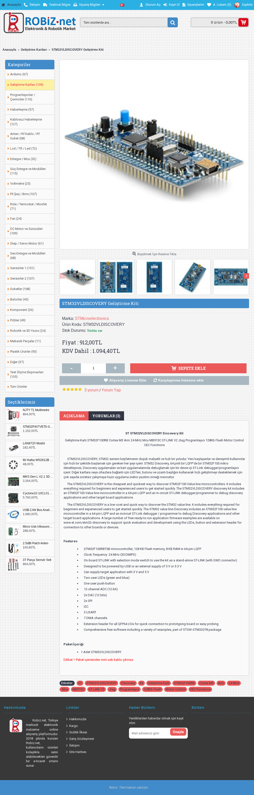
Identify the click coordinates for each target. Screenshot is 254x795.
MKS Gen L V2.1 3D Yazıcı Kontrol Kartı (38, 476)
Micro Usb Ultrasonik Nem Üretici (38, 526)
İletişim (74, 745)
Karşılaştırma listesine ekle (181, 380)
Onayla (178, 732)
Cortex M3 (206, 683)
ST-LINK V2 (96, 689)
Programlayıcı (129, 689)
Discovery (128, 683)
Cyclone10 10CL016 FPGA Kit (38, 493)
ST (80, 683)
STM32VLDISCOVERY (101, 683)
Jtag (112, 689)
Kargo (73, 725)
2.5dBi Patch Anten (35, 543)
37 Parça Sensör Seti (37, 560)
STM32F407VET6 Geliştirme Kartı (38, 426)
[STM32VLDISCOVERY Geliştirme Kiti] (154, 155)
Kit (141, 683)
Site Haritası (77, 752)
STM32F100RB (184, 683)
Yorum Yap (111, 390)
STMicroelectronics (92, 318)
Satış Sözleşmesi (81, 739)
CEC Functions (200, 689)
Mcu (64, 689)
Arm (221, 683)
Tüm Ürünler (18, 386)
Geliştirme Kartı (158, 683)
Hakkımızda (77, 719)
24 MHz (233, 683)
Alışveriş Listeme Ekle (127, 380)
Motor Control (176, 689)
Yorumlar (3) (106, 416)
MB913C (78, 689)
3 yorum (91, 390)
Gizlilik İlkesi (78, 732)
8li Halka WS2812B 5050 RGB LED (38, 460)
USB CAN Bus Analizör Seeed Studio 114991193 (38, 510)
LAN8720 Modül (34, 443)
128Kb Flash (152, 689)
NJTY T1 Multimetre (36, 410)
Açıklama (74, 416)
